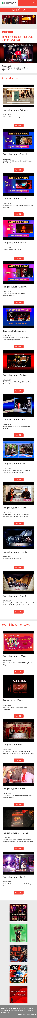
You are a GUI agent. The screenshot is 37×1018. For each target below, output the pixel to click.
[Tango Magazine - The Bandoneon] (18, 537)
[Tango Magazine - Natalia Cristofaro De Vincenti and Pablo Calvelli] (18, 730)
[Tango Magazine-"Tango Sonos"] (18, 405)
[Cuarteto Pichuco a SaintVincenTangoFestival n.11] (18, 317)
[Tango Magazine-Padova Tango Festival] (18, 96)
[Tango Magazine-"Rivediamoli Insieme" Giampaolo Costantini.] (18, 449)
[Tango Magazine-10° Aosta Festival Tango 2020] (18, 642)
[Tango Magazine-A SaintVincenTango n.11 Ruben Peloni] (18, 272)
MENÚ (16, 9)
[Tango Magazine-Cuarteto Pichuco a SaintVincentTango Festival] (18, 140)
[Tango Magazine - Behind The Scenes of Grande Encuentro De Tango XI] (18, 863)
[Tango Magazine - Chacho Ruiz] (18, 774)
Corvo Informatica (30, 1014)
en (34, 3)
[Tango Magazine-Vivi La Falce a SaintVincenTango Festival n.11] (18, 184)
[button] (18, 96)
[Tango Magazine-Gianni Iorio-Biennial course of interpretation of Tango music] (18, 582)
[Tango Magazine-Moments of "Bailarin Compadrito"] (18, 818)
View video (18, 126)
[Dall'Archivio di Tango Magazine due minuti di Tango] (18, 686)
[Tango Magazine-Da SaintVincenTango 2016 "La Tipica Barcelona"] (18, 361)
